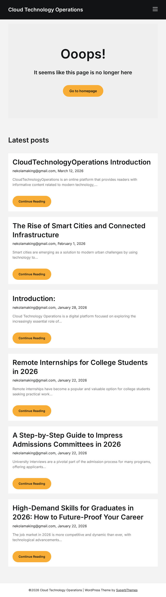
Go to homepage (83, 91)
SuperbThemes (126, 590)
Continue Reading (32, 201)
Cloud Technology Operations (45, 9)
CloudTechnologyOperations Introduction (82, 162)
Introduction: (34, 298)
